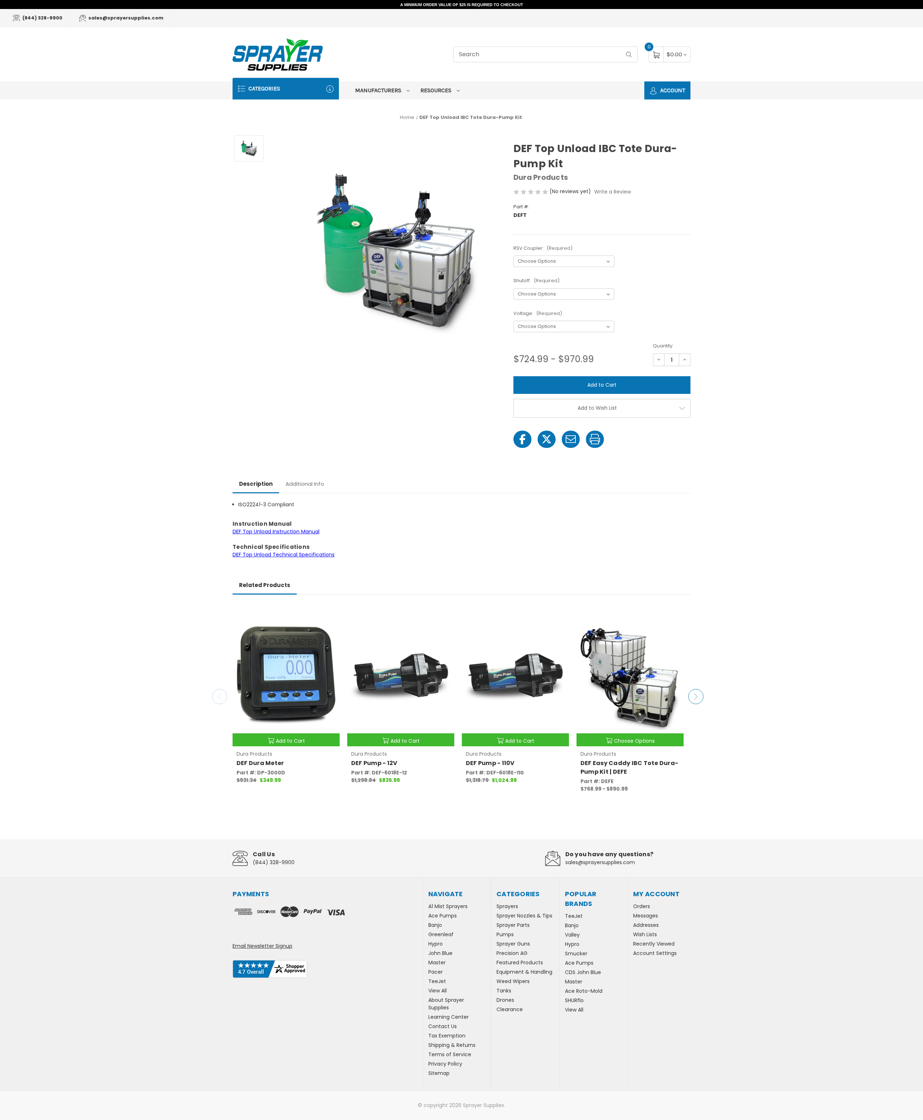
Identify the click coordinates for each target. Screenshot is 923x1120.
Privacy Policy (445, 1063)
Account (672, 90)
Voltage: (537, 313)
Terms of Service (449, 1054)
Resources (436, 90)
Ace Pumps (442, 915)
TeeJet (437, 981)
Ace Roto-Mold (583, 991)
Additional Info (305, 484)
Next (695, 696)
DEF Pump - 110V (490, 763)
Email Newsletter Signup (262, 946)
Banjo (435, 925)
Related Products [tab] (264, 585)
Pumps (505, 934)
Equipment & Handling (524, 971)
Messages (645, 915)
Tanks (503, 990)
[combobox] (545, 54)
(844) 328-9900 (41, 17)
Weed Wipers (513, 981)
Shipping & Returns (452, 1045)
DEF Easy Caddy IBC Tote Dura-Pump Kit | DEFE (629, 767)
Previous (219, 696)
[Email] (571, 439)
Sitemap (439, 1073)
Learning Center (448, 1017)
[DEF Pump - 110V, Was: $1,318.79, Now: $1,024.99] (515, 676)
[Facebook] (522, 439)
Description (256, 484)
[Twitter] (547, 439)
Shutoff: (536, 280)
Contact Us (442, 1026)
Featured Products (519, 962)
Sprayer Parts (513, 925)
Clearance (509, 1009)
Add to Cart (290, 741)
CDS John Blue (583, 972)
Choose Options (634, 741)
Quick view (329, 613)
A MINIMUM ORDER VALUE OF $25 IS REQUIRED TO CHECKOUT (461, 5)
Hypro (435, 943)
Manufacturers (379, 90)
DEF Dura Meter (260, 763)
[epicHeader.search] (629, 54)
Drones (505, 1000)
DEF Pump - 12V (374, 763)
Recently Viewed (654, 943)
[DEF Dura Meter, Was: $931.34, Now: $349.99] (286, 676)
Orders (641, 906)
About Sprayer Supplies (446, 1003)
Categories (263, 88)
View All (437, 990)
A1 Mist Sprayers (448, 906)
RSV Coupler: (543, 248)
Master (437, 962)
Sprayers (507, 906)
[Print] (595, 439)
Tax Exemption (446, 1035)
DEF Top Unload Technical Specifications (284, 554)
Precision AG (511, 953)
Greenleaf (441, 934)
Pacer (435, 971)
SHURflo (574, 1000)
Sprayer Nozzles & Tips (524, 915)
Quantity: (663, 345)
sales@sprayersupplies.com (125, 17)
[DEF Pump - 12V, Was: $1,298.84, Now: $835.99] (400, 676)
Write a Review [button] (612, 191)
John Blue (440, 953)
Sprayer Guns (513, 943)
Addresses (646, 925)
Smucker (576, 953)
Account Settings (655, 953)
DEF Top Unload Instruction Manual (276, 531)
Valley (572, 934)
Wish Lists (645, 934)
